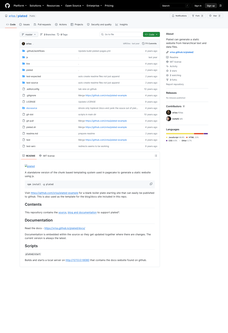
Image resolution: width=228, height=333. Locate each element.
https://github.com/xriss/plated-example (106, 95)
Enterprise (93, 5)
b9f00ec (127, 43)
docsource (31, 108)
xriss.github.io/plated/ (182, 52)
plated (22, 16)
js (27, 57)
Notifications (181, 16)
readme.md (32, 133)
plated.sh (31, 127)
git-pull (30, 120)
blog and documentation (82, 212)
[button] (151, 184)
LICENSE (30, 101)
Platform (19, 5)
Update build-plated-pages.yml (94, 51)
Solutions (35, 5)
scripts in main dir (87, 114)
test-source (32, 82)
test (28, 139)
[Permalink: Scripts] (22, 246)
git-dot (29, 114)
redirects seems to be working (93, 146)
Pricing (109, 5)
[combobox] (122, 34)
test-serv (31, 146)
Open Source (73, 5)
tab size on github (87, 89)
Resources (53, 5)
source (62, 212)
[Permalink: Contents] (22, 204)
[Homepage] (7, 5)
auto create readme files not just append (99, 76)
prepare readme (86, 133)
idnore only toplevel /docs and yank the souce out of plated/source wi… (114, 108)
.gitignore (31, 95)
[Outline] (156, 155)
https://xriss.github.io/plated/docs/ (64, 228)
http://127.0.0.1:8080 (77, 260)
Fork (199, 16)
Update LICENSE (87, 101)
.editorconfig (32, 89)
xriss (12, 16)
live (28, 63)
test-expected (33, 76)
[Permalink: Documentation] (22, 220)
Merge (81, 95)
